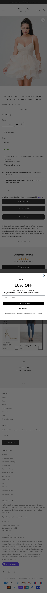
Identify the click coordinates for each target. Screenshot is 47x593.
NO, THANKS (23, 308)
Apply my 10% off (23, 303)
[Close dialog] (44, 275)
